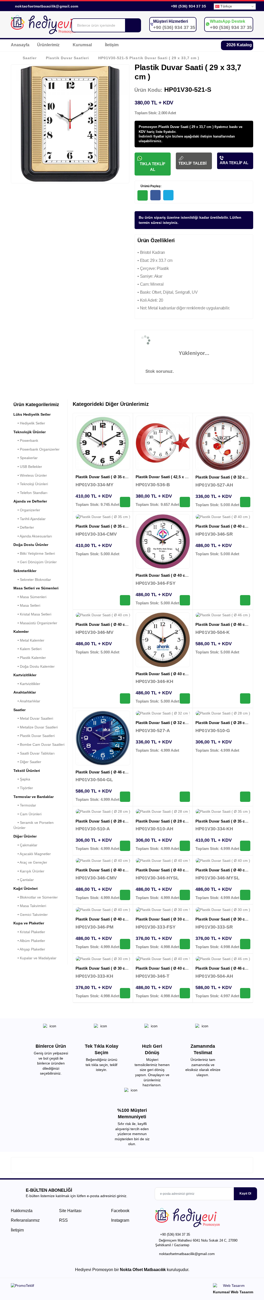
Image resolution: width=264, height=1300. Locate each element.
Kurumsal (83, 45)
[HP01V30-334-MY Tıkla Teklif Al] (125, 502)
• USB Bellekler (27, 467)
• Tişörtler (23, 788)
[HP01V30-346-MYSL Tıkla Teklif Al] (245, 895)
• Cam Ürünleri (27, 814)
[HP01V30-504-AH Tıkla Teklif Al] (245, 993)
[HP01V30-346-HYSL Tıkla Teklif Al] (185, 895)
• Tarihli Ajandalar (29, 519)
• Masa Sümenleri (29, 597)
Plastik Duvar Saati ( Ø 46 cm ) (222, 624)
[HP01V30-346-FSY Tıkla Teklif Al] (185, 600)
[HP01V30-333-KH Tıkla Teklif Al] (125, 993)
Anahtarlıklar (24, 692)
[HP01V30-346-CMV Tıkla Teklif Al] (125, 895)
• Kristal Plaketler (29, 932)
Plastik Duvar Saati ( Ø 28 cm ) (222, 722)
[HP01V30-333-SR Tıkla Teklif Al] (245, 944)
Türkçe (225, 6)
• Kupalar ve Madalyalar (34, 958)
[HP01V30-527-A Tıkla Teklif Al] (185, 797)
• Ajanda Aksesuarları (32, 536)
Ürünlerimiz (49, 45)
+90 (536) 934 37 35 (188, 6)
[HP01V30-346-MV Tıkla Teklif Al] (125, 698)
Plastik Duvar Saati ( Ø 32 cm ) (222, 477)
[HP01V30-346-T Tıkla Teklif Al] (185, 993)
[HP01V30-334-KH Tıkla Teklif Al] (245, 846)
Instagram (119, 1220)
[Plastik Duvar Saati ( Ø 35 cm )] (103, 443)
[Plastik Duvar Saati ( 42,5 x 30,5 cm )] (163, 443)
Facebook (119, 1210)
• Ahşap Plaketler (29, 949)
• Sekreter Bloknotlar (32, 579)
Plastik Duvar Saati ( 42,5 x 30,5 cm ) (168, 477)
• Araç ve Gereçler (30, 862)
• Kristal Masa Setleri (32, 614)
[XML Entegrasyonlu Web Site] (70, 1286)
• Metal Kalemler (28, 640)
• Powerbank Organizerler (36, 449)
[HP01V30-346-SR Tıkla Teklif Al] (245, 600)
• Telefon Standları (30, 493)
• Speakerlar (25, 458)
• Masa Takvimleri (29, 906)
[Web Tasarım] (233, 1286)
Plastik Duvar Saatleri (67, 58)
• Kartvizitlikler (26, 684)
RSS (63, 1220)
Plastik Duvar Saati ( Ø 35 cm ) (103, 477)
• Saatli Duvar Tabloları (34, 753)
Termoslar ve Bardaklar (33, 797)
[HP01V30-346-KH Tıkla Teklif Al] (185, 698)
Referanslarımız (25, 1220)
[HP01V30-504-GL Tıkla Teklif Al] (125, 797)
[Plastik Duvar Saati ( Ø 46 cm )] (222, 615)
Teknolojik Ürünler (29, 432)
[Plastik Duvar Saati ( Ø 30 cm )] (163, 910)
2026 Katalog (238, 45)
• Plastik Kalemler (29, 658)
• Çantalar (23, 880)
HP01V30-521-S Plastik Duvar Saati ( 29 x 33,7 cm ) (148, 58)
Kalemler (21, 631)
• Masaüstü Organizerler (35, 623)
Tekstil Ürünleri (26, 771)
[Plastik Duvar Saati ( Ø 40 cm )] (163, 541)
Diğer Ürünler (25, 836)
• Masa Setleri (26, 605)
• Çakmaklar (25, 845)
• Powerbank (25, 440)
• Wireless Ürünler (30, 475)
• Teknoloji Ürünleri (30, 484)
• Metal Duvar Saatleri (33, 718)
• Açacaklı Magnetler (32, 854)
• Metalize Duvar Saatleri (35, 727)
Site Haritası (70, 1210)
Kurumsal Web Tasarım (233, 1292)
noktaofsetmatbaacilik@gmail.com (46, 6)
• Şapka (21, 779)
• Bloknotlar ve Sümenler (35, 897)
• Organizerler (26, 510)
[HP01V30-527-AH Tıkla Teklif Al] (245, 502)
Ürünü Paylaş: (150, 186)
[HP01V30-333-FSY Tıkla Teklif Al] (185, 944)
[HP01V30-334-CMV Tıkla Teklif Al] (125, 600)
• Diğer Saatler (27, 762)
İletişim (112, 45)
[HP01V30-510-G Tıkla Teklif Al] (245, 797)
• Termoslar (24, 805)
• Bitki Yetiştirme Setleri (34, 553)
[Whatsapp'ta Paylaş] (142, 195)
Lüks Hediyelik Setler (32, 414)
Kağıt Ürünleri (25, 888)
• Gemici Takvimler (30, 915)
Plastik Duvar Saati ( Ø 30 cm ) (163, 919)
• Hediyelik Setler (29, 423)
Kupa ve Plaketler (28, 923)
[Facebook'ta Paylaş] (155, 195)
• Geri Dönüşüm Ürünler (35, 562)
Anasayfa (20, 45)
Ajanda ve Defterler (30, 501)
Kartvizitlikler (24, 675)
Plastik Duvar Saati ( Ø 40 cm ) (163, 575)
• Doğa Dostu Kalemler (34, 666)
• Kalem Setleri (27, 649)
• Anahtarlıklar (26, 701)
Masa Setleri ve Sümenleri (36, 588)
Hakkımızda (21, 1210)
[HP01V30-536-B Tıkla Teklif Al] (185, 502)
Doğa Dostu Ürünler (30, 545)
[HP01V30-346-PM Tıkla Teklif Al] (125, 944)
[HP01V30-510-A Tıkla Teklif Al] (125, 846)
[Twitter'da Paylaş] (168, 195)
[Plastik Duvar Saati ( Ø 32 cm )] (222, 443)
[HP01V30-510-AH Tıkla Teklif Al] (185, 846)
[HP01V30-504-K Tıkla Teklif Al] (245, 698)
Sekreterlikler (24, 571)
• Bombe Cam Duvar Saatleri (38, 744)
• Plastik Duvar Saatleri (34, 736)
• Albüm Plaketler (29, 941)
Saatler (30, 58)
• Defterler (23, 527)
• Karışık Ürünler (28, 871)
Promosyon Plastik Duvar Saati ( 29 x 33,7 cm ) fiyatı (180, 127)
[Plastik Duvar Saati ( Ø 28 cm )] (222, 713)
